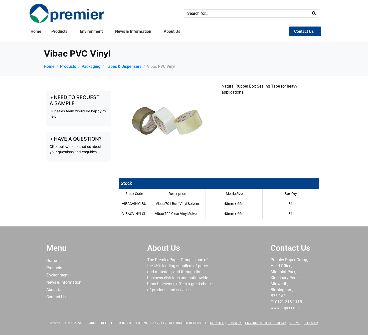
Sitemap (311, 323)
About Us (172, 31)
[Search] (314, 13)
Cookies (217, 323)
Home (36, 31)
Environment (91, 31)
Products (59, 31)
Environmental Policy (265, 323)
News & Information (133, 31)
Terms (294, 323)
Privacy (235, 323)
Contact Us (304, 31)
